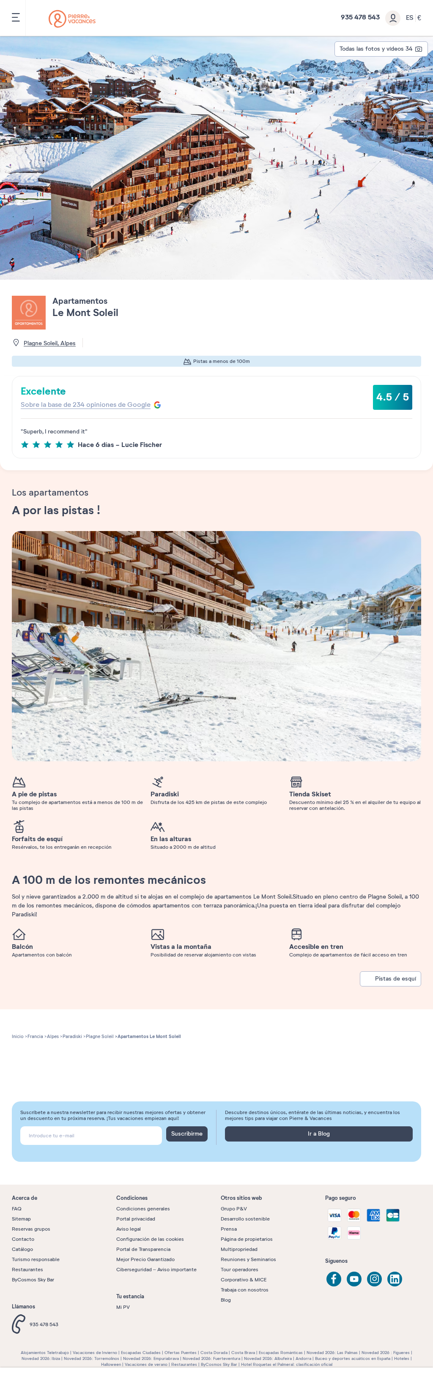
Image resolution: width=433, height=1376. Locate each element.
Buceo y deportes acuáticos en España (352, 1358)
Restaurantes (27, 1269)
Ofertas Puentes (180, 1352)
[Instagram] (374, 1279)
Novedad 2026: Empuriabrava (151, 1358)
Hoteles (401, 1358)
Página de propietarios (247, 1239)
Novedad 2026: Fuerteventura (211, 1358)
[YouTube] (354, 1279)
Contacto (23, 1239)
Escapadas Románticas (281, 1352)
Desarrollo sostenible (245, 1219)
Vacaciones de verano (146, 1364)
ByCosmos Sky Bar (33, 1280)
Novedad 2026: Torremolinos (91, 1358)
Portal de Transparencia (143, 1249)
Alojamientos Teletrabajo (45, 1352)
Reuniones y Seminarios (248, 1259)
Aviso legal (128, 1229)
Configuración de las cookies (150, 1239)
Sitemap (21, 1219)
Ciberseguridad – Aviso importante (156, 1269)
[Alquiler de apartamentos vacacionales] (72, 18)
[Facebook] (333, 1279)
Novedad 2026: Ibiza (41, 1358)
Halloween (111, 1364)
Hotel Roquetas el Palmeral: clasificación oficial (286, 1364)
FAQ (17, 1209)
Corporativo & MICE (243, 1280)
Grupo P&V (234, 1209)
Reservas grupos (31, 1229)
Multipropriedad (239, 1249)
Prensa (229, 1229)
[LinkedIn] (394, 1279)
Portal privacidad (135, 1219)
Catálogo (22, 1249)
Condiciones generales (143, 1209)
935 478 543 (44, 1324)
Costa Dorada (213, 1352)
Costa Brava (243, 1352)
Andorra (303, 1358)
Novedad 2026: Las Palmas (332, 1352)
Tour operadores (239, 1269)
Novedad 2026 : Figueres (386, 1352)
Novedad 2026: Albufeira (268, 1358)
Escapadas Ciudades (141, 1352)
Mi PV (123, 1307)
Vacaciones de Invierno (95, 1352)
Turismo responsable (36, 1259)
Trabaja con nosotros (245, 1290)
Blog (226, 1300)
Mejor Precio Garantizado (145, 1259)
